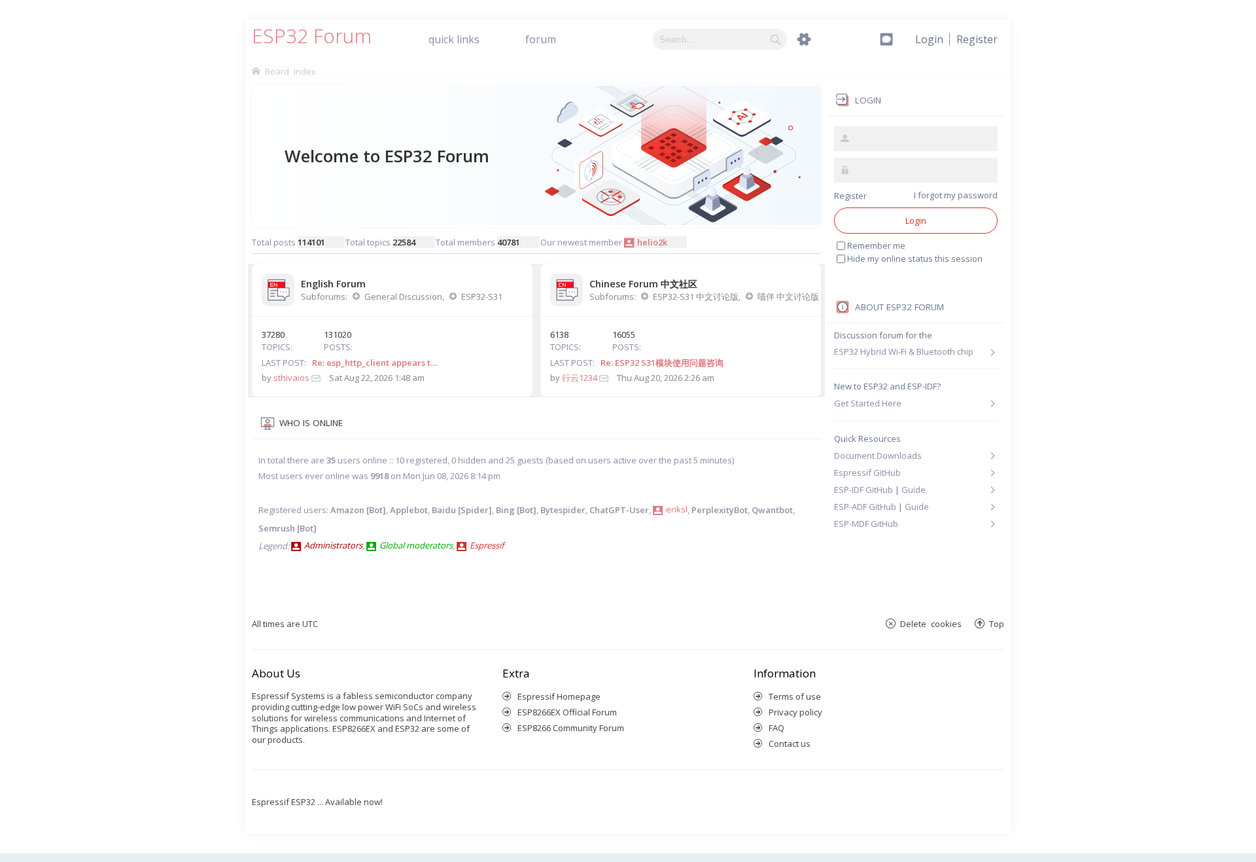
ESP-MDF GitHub (866, 524)
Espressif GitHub (867, 472)
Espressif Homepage (559, 696)
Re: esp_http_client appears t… (374, 362)
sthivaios (291, 378)
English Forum (333, 284)
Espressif (487, 545)
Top (996, 623)
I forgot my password (956, 195)
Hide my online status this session (915, 258)
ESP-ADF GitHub (865, 506)
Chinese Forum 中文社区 (643, 284)
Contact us (790, 743)
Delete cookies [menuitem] (931, 623)
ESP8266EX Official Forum (567, 712)
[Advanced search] (804, 39)
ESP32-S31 (481, 296)
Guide (913, 489)
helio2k (652, 242)
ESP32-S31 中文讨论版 (696, 296)
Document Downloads (878, 455)
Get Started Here (867, 403)
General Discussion (403, 296)
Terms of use (795, 696)
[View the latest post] (316, 378)
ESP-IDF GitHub (863, 489)
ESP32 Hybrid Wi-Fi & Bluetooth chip (903, 351)
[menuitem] (977, 39)
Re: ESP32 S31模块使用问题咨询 (662, 362)
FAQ (776, 728)
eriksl (677, 509)
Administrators (333, 545)
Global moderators (416, 545)
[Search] (775, 39)
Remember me (876, 245)
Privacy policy (795, 712)
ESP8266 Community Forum (570, 728)
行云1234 (579, 378)
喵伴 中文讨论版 (788, 296)
